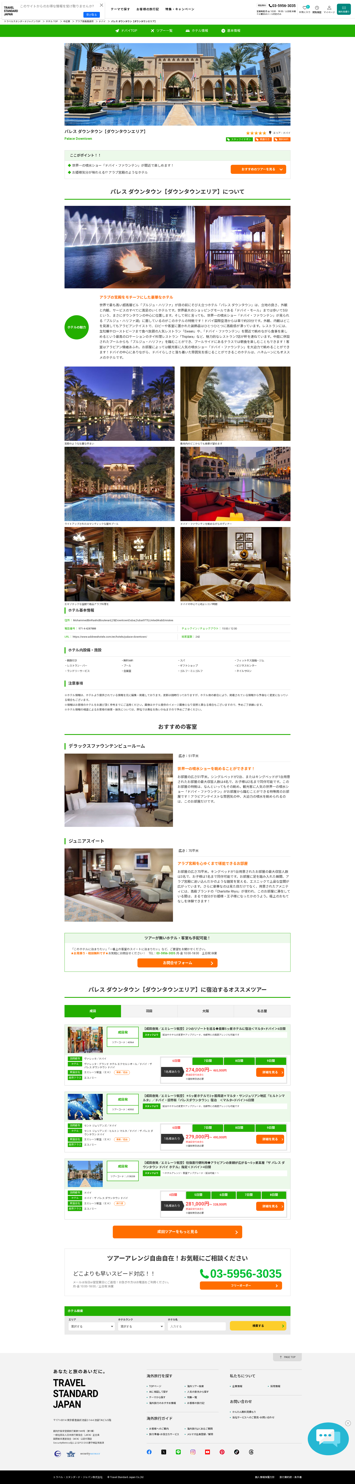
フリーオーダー (241, 1285)
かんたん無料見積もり (244, 1412)
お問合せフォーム (177, 963)
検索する (258, 1325)
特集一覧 (192, 1397)
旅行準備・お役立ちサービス (164, 1434)
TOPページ (155, 1386)
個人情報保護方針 (265, 1477)
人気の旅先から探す (198, 1391)
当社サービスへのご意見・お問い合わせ (253, 1417)
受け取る (91, 14)
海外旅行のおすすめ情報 (162, 1403)
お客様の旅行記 (195, 1403)
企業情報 (237, 1386)
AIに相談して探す (158, 1391)
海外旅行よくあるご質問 (200, 1428)
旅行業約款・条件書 (291, 1477)
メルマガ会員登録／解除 (200, 1434)
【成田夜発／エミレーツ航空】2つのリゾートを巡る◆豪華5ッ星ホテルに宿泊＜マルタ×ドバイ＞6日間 (214, 1029)
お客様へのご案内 (159, 1428)
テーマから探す (157, 1397)
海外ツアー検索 (195, 1386)
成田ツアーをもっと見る (177, 1232)
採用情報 (275, 1386)
